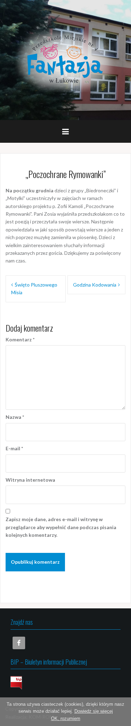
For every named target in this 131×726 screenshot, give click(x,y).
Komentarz (20, 339)
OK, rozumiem (65, 718)
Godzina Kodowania (94, 285)
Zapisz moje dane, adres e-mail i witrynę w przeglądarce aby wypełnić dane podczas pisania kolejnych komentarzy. (61, 527)
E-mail (14, 448)
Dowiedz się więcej (93, 711)
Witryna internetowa (30, 480)
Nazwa (15, 417)
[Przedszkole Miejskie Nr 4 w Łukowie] (65, 59)
